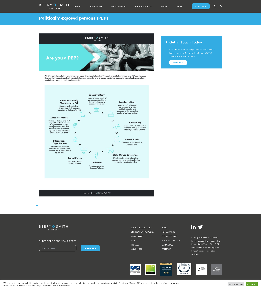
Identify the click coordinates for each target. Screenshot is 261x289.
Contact (200, 6)
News (179, 6)
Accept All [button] (251, 284)
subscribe (90, 248)
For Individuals (118, 6)
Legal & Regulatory (141, 227)
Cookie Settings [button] (236, 284)
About (77, 6)
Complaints (137, 236)
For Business (96, 6)
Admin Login (137, 249)
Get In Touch (178, 62)
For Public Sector (143, 6)
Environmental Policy (142, 232)
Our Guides (167, 245)
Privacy (135, 245)
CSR (133, 240)
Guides (164, 6)
